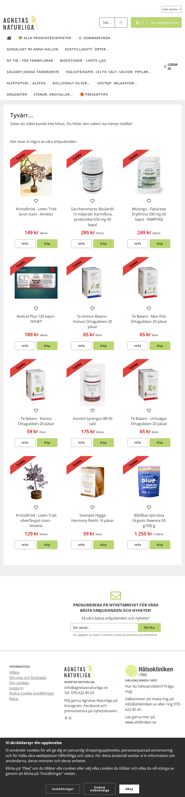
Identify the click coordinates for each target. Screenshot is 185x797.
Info (25, 243)
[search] (121, 22)
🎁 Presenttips (94, 94)
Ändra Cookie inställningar (31, 693)
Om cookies (19, 682)
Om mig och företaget (27, 677)
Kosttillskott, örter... (87, 49)
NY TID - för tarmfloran (30, 60)
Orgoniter (17, 94)
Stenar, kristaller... (53, 94)
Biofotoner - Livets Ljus (83, 60)
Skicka (149, 627)
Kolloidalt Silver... (71, 83)
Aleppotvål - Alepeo (26, 83)
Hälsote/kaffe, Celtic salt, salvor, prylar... (108, 72)
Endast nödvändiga (99, 788)
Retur (14, 698)
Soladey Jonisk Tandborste (33, 72)
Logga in (16, 688)
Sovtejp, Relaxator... (117, 83)
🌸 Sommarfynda (94, 38)
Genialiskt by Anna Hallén (32, 49)
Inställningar (63, 789)
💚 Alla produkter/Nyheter (44, 38)
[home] (9, 38)
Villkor (14, 672)
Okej (129, 789)
